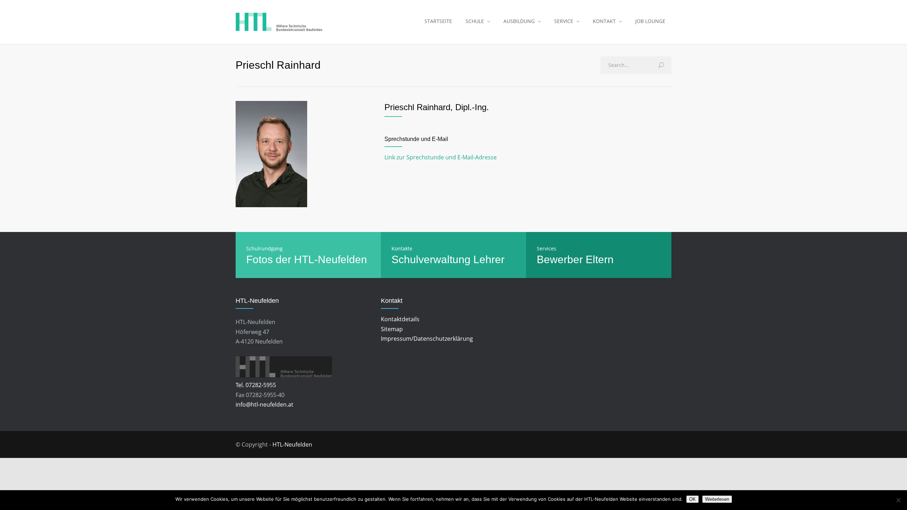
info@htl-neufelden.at (264, 404)
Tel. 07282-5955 (256, 385)
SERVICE (563, 21)
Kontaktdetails (400, 319)
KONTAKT (604, 21)
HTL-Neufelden (292, 444)
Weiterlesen (717, 499)
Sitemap (392, 329)
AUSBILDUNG (519, 21)
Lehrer (489, 259)
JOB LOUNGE (650, 21)
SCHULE (475, 21)
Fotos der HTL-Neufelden (306, 259)
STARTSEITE (438, 21)
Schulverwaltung (431, 259)
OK (692, 499)
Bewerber (560, 259)
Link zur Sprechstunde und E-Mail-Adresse (440, 157)
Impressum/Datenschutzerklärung (427, 338)
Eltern (600, 259)
